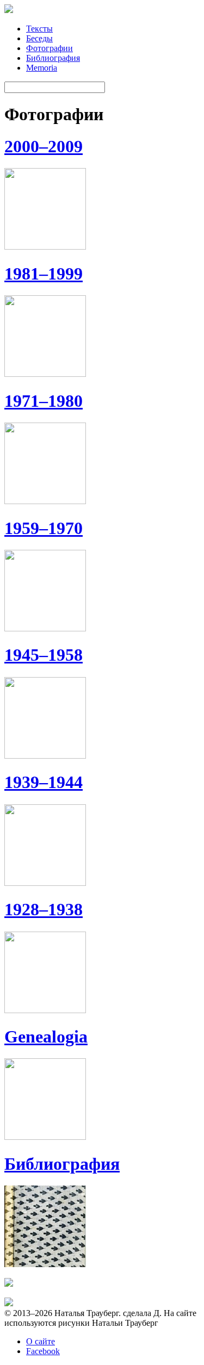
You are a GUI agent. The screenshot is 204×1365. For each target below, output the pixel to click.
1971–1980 (43, 401)
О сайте (40, 1341)
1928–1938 (43, 909)
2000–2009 (43, 146)
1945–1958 (43, 655)
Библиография (53, 58)
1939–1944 (43, 782)
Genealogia (46, 1036)
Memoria (41, 67)
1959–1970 (43, 528)
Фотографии (49, 48)
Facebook (43, 1351)
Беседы (39, 38)
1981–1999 (43, 273)
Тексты (39, 28)
